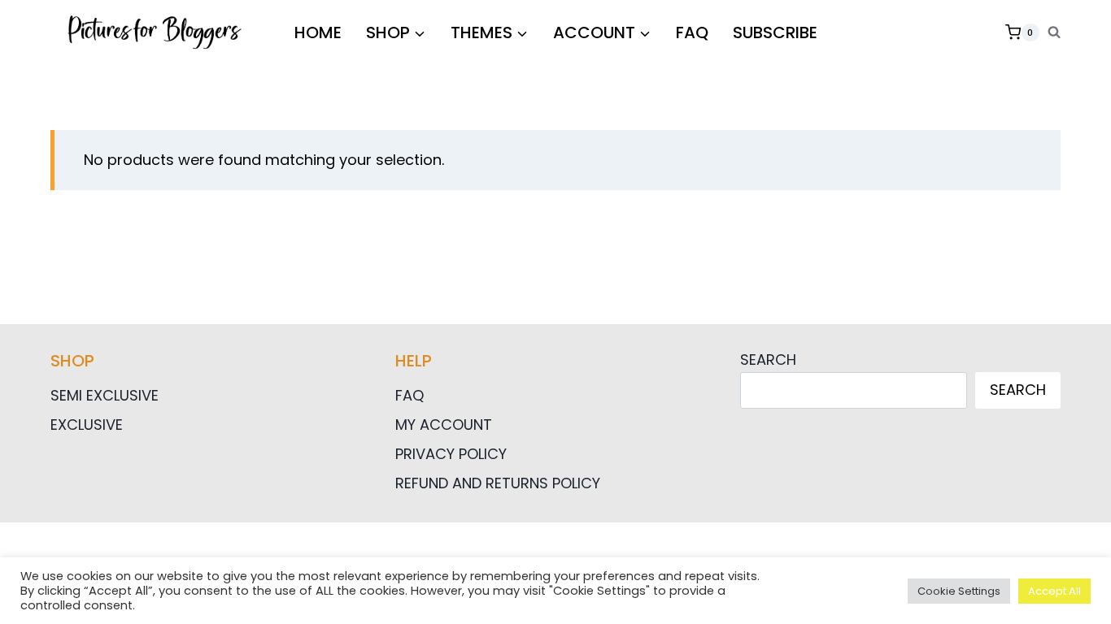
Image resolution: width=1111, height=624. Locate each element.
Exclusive (86, 424)
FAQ (692, 32)
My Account (443, 424)
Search (768, 359)
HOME (318, 32)
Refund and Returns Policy (497, 483)
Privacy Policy (451, 454)
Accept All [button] (1054, 591)
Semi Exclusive (104, 395)
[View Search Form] (1054, 32)
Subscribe (775, 32)
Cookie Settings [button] (958, 591)
